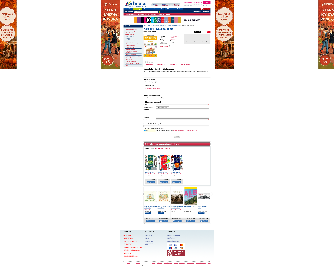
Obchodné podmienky (201, 263)
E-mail (145, 119)
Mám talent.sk (149, 243)
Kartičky (172, 37)
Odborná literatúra (130, 49)
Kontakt (153, 263)
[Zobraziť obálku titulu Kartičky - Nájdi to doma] (150, 45)
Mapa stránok (190, 263)
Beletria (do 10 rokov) (130, 36)
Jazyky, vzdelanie (130, 45)
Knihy (154, 25)
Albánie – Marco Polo (176, 206)
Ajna (146, 244)
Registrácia (206, 11)
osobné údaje (182, 263)
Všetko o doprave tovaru (173, 235)
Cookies (176, 263)
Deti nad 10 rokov (130, 42)
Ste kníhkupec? (168, 263)
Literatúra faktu (130, 47)
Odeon (147, 237)
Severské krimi (149, 241)
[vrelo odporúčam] (153, 62)
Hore (209, 263)
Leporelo (128, 38)
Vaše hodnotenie (148, 107)
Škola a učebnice (158, 9)
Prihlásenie (198, 11)
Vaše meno (146, 117)
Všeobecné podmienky (131, 14)
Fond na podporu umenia (132, 44)
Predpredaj (147, 9)
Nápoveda (141, 14)
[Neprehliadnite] (197, 4)
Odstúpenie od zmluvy (173, 237)
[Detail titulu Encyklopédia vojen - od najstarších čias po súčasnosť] (163, 196)
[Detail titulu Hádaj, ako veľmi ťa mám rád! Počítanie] (150, 196)
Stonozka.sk (148, 235)
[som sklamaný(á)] (145, 62)
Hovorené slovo (130, 58)
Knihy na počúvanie (131, 61)
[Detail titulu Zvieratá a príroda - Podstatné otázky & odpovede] (151, 162)
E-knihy (169, 9)
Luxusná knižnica (150, 234)
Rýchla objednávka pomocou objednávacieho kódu (175, 240)
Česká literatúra (130, 33)
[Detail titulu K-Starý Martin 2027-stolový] (190, 196)
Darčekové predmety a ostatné (133, 56)
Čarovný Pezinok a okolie (204, 206)
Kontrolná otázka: (148, 124)
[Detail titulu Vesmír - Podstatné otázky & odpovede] (177, 162)
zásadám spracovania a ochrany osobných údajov (185, 130)
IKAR (128, 263)
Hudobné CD (129, 59)
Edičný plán (170, 234)
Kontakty (167, 14)
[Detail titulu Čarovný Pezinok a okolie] (203, 196)
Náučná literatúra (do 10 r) (173, 25)
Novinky (128, 9)
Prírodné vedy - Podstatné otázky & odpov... (162, 172)
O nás (178, 9)
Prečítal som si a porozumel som (177, 130)
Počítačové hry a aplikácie (132, 63)
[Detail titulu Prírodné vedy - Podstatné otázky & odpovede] (164, 162)
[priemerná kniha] (149, 62)
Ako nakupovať (171, 238)
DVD (127, 65)
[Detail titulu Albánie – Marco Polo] (177, 198)
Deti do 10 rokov (161, 25)
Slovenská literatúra (131, 54)
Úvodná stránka (147, 25)
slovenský (172, 39)
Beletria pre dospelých (131, 29)
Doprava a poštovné (150, 14)
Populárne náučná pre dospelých (133, 247)
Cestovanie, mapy (130, 31)
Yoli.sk (147, 238)
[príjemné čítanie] (151, 62)
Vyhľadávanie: (129, 11)
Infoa (171, 36)
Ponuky (138, 9)
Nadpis (145, 105)
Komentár (146, 109)
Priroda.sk (148, 240)
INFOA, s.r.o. (176, 36)
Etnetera (138, 263)
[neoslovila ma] (147, 62)
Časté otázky (160, 14)
